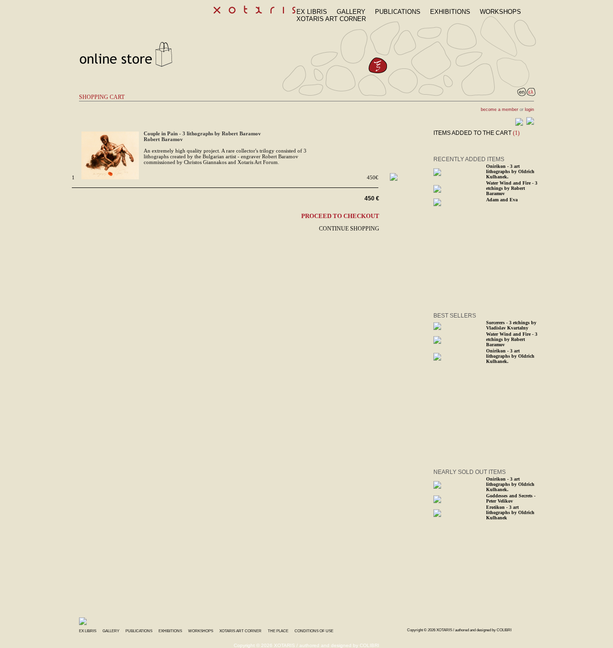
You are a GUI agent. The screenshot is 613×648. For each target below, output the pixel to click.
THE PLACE (278, 631)
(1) (516, 133)
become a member (499, 109)
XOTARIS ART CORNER (331, 18)
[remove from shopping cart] (393, 179)
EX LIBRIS (311, 11)
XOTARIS (444, 630)
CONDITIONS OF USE (314, 631)
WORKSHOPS (500, 11)
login (529, 109)
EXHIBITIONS (450, 11)
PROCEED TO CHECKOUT (340, 216)
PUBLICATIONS (397, 11)
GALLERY (351, 11)
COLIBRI (504, 630)
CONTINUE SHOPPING (349, 228)
